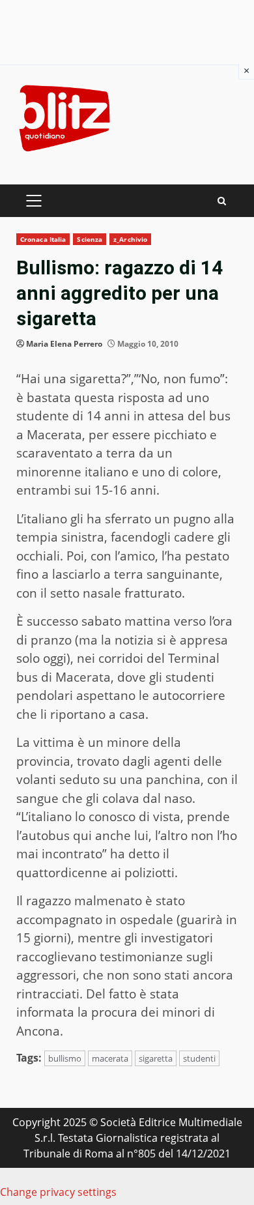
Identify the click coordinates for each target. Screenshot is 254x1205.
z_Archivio (130, 239)
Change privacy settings (58, 1192)
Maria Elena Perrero (64, 343)
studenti (199, 1058)
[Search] (222, 201)
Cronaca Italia (43, 239)
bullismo (64, 1058)
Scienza (89, 239)
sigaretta (156, 1058)
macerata (110, 1058)
